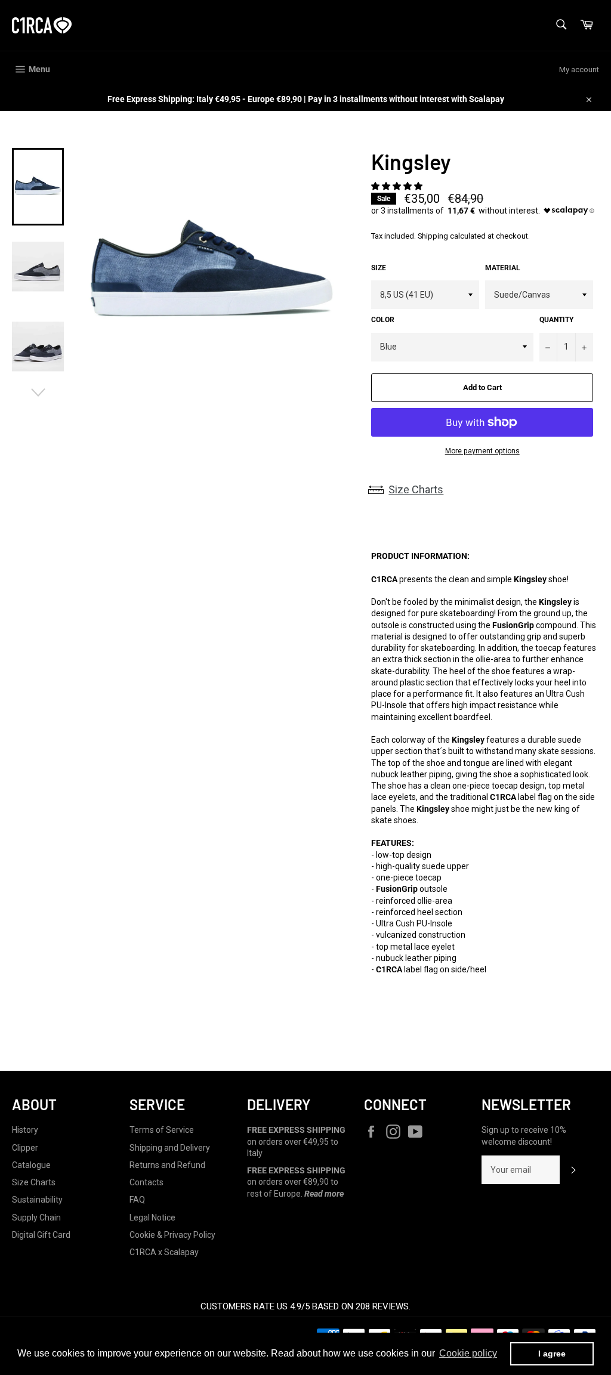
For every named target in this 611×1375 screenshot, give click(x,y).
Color (382, 320)
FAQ (137, 1199)
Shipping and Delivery (169, 1147)
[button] (397, 186)
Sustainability (37, 1199)
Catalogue (31, 1165)
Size (378, 268)
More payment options (482, 451)
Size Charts (415, 489)
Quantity (556, 320)
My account (579, 69)
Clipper (25, 1147)
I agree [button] (552, 1353)
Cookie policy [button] (468, 1353)
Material (502, 268)
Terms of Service (161, 1130)
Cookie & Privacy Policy (172, 1235)
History (25, 1130)
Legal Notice (152, 1217)
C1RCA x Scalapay (164, 1252)
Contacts (146, 1182)
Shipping (433, 235)
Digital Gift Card (41, 1235)
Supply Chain (36, 1217)
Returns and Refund (167, 1165)
